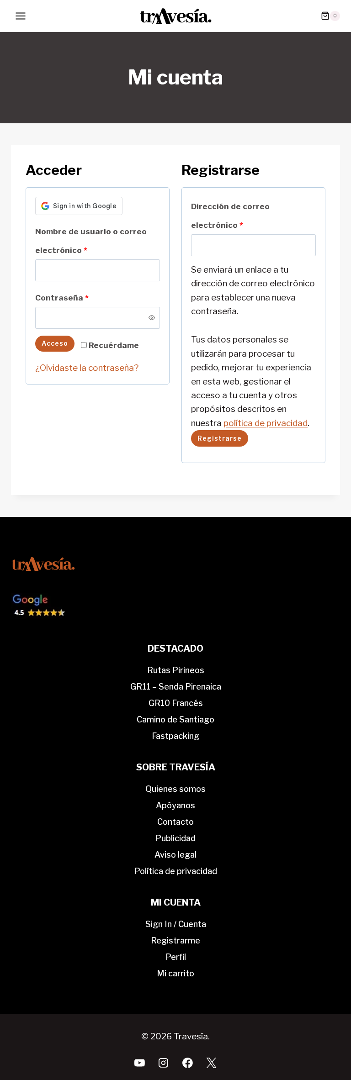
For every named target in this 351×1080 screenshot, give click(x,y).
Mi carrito (175, 973)
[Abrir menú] (21, 15)
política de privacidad (265, 423)
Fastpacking (175, 736)
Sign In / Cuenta (175, 924)
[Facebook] (187, 1062)
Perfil (175, 957)
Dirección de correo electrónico (230, 217)
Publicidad (175, 838)
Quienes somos (175, 789)
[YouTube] (139, 1062)
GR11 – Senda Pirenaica (175, 686)
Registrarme (175, 940)
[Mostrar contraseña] (151, 317)
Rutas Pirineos (175, 670)
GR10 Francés (176, 703)
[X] (211, 1062)
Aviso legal (175, 854)
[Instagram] (163, 1062)
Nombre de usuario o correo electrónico (91, 243)
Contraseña (64, 299)
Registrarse (219, 438)
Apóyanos (175, 805)
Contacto (175, 822)
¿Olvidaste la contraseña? (86, 368)
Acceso (55, 343)
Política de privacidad (175, 871)
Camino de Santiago (175, 719)
